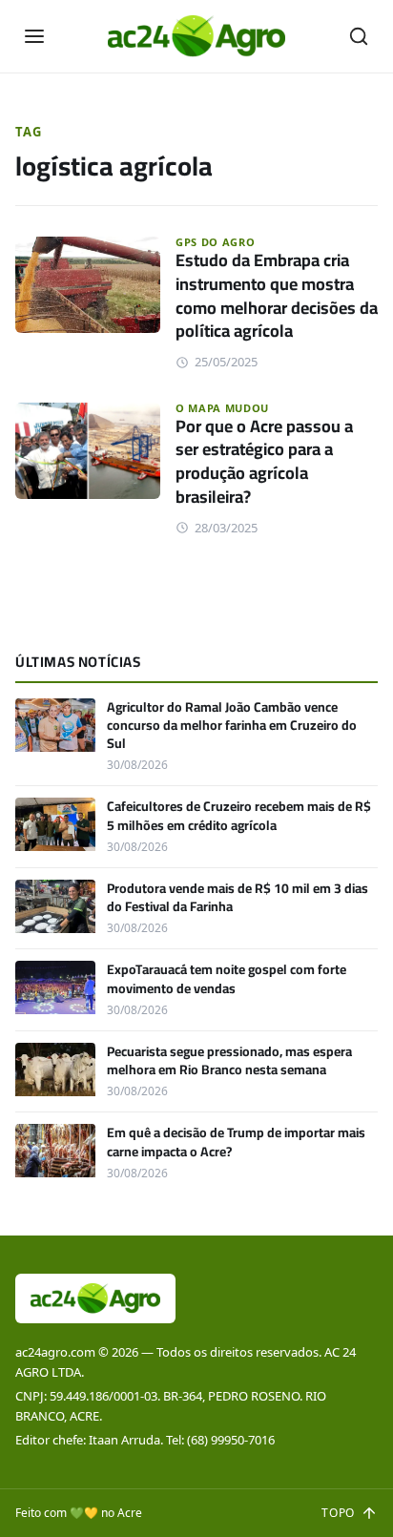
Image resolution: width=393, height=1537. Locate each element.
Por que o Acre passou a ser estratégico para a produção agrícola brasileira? (264, 461)
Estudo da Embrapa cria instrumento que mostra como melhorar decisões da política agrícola (277, 295)
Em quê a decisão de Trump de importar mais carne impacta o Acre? (236, 1141)
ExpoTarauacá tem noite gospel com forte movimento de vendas (226, 978)
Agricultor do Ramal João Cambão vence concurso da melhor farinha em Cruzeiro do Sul (232, 726)
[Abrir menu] (34, 36)
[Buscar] (359, 36)
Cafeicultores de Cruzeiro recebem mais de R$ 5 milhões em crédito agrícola (239, 815)
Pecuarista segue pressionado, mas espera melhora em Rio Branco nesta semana (229, 1060)
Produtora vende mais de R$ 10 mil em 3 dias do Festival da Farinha (237, 897)
